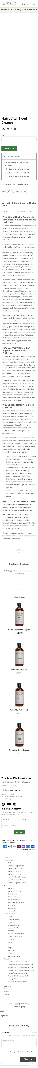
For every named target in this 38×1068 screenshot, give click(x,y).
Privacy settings (9, 989)
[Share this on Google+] (21, 191)
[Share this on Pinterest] (17, 191)
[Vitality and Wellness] (9, 3)
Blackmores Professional (16, 902)
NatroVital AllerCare (19, 670)
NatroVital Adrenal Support (19, 630)
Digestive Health (13, 919)
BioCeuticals (12, 897)
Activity (6, 992)
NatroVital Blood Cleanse (19, 750)
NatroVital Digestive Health (17, 883)
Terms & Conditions (18, 840)
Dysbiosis (11, 922)
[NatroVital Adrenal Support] (19, 614)
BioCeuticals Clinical (14, 900)
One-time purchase (13, 156)
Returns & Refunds (8, 843)
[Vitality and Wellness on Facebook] (3, 804)
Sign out (6, 994)
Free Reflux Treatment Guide (18, 973)
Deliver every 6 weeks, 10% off (18, 173)
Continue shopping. (19, 1007)
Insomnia (11, 931)
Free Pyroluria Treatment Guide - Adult (21, 967)
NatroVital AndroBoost (19, 710)
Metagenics (12, 908)
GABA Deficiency (13, 925)
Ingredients (20, 211)
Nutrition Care (12, 911)
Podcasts (11, 950)
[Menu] (34, 4)
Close (2, 1011)
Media (6, 945)
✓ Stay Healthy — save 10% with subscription (16, 163)
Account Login (8, 860)
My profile (7, 986)
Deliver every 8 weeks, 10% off (18, 177)
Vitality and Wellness (29, 849)
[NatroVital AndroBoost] (19, 694)
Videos (10, 953)
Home (6, 857)
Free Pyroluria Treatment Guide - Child (21, 970)
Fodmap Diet (12, 979)
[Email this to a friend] (25, 191)
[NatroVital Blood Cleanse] (19, 734)
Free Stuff (7, 959)
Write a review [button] (19, 573)
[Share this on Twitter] (8, 191)
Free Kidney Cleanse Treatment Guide (21, 965)
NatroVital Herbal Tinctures (17, 871)
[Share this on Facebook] (12, 191)
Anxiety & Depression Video (17, 982)
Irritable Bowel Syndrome (16, 933)
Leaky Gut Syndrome (15, 936)
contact (30, 536)
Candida (10, 916)
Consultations (12, 894)
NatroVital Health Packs (16, 880)
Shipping (29, 840)
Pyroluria (11, 939)
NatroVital (7, 863)
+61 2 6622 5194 (15, 790)
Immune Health (13, 928)
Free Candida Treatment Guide (18, 976)
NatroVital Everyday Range (17, 877)
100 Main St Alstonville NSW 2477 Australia (15, 782)
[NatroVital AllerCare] (19, 654)
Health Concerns (9, 914)
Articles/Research (14, 956)
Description (8, 211)
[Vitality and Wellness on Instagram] (14, 804)
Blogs (10, 948)
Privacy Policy (6, 840)
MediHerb (11, 905)
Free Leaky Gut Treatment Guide (19, 962)
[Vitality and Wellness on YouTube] (9, 804)
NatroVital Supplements (16, 866)
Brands (6, 885)
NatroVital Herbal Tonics (16, 868)
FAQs (31, 211)
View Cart (28, 1059)
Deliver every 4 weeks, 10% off (18, 169)
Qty (2, 135)
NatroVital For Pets (14, 874)
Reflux (10, 942)
